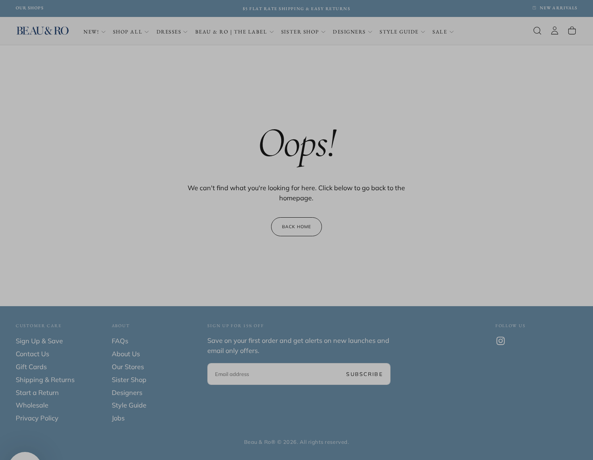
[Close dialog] (377, 129)
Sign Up (296, 271)
